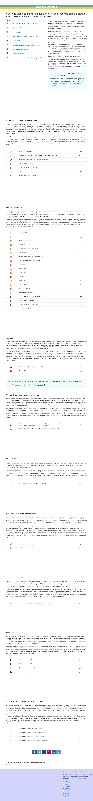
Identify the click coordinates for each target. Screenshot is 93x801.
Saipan (10, 764)
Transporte (17, 32)
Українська (68, 786)
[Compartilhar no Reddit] (58, 752)
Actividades (17, 41)
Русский (67, 783)
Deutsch (67, 795)
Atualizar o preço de (37, 385)
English (67, 781)
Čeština (67, 791)
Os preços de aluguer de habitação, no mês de (28, 58)
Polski (66, 784)
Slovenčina (68, 790)
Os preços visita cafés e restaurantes (25, 23)
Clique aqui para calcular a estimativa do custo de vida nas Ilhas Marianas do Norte (67, 83)
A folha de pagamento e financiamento (26, 45)
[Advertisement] (46, 106)
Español (67, 788)
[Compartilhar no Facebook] (34, 752)
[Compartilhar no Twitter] (39, 752)
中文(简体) (67, 793)
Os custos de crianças (20, 49)
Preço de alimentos (19, 28)
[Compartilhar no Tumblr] (44, 752)
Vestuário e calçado (19, 53)
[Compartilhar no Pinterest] (49, 752)
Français (67, 797)
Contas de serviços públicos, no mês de (26, 36)
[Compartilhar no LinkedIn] (54, 752)
